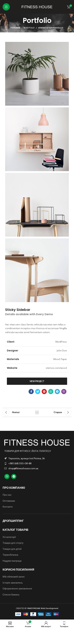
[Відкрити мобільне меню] (6, 6)
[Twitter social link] (37, 391)
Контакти (8, 506)
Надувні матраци (12, 560)
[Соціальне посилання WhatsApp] (50, 391)
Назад (37, 412)
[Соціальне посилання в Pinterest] (44, 391)
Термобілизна (10, 554)
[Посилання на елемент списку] (37, 463)
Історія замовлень (13, 582)
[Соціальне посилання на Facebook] (31, 391)
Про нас (7, 494)
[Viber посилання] (63, 391)
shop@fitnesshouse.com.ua (23, 468)
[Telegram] (13, 476)
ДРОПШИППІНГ (13, 521)
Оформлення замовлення (17, 588)
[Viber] (6, 476)
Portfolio (29, 28)
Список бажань (11, 594)
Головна (15, 28)
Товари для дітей (12, 548)
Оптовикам (9, 500)
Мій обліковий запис (14, 576)
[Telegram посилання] (57, 391)
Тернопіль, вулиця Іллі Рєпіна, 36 (26, 458)
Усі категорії (9, 537)
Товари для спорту (13, 542)
